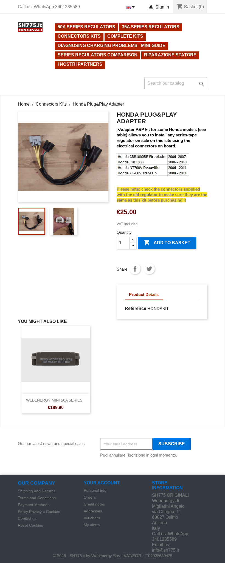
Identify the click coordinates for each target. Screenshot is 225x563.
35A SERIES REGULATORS (150, 26)
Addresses (93, 511)
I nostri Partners (80, 64)
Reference (135, 308)
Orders (90, 497)
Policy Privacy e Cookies (39, 511)
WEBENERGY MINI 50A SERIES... (56, 400)
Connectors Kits (79, 36)
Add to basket (167, 242)
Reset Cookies (30, 525)
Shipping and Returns (36, 491)
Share (135, 268)
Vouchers (92, 518)
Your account (102, 482)
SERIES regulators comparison (97, 55)
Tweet (149, 268)
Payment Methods (33, 504)
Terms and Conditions (37, 498)
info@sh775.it (165, 550)
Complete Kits (125, 36)
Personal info (95, 490)
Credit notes (94, 504)
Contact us (27, 518)
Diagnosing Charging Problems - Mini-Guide (111, 45)
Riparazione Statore (170, 55)
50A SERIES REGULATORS (86, 26)
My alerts (92, 525)
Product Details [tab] (144, 294)
